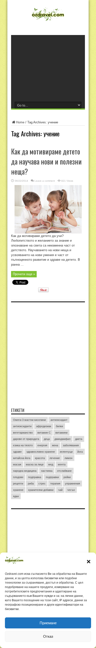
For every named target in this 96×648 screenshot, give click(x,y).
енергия (42, 445)
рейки (67, 477)
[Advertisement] (48, 68)
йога (80, 451)
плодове (18, 477)
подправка (34, 477)
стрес (42, 483)
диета (78, 438)
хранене (18, 489)
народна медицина (24, 470)
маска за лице (35, 464)
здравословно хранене (40, 451)
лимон (68, 458)
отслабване (64, 470)
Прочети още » (24, 274)
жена (55, 445)
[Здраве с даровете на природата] (48, 21)
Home (20, 122)
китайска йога (21, 458)
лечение (54, 458)
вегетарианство (23, 432)
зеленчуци (66, 451)
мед (50, 464)
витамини (61, 432)
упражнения (72, 483)
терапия (55, 483)
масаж (17, 464)
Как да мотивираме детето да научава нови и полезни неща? (46, 161)
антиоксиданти (22, 426)
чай (60, 489)
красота (40, 458)
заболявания (71, 445)
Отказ (48, 636)
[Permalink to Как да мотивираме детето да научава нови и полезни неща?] (48, 232)
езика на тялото (23, 445)
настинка (46, 470)
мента (61, 464)
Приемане (48, 623)
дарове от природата (26, 438)
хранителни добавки (40, 489)
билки (59, 426)
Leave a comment (44, 180)
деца (47, 438)
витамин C (44, 432)
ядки (16, 496)
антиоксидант (58, 419)
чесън (71, 489)
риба (31, 483)
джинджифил (62, 438)
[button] (88, 561)
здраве (17, 451)
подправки (52, 477)
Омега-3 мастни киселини (29, 419)
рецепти (18, 483)
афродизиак (43, 426)
